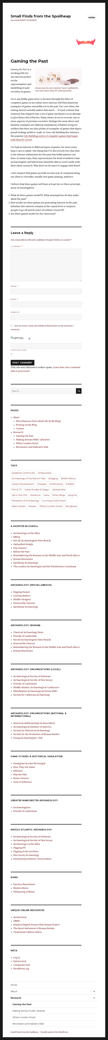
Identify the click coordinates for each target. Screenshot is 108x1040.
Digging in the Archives (26, 851)
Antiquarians (44, 473)
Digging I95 (19, 847)
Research (18, 432)
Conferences (56, 484)
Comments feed (21, 965)
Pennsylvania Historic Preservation (32, 858)
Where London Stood (27, 443)
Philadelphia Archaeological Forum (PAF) (35, 691)
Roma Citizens (21, 778)
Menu (92, 17)
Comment (17, 246)
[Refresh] (29, 338)
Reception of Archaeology (25, 500)
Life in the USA (19, 495)
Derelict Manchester (24, 884)
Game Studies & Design (37, 489)
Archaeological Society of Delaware (32, 676)
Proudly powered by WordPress (54, 1032)
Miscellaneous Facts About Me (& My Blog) (38, 421)
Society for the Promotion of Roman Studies (36, 734)
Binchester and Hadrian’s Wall (32, 447)
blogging (53, 478)
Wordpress (71, 506)
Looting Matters (21, 595)
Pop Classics (20, 548)
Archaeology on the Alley (26, 533)
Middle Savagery (22, 599)
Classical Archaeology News (28, 632)
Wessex (32, 506)
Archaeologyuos (22, 807)
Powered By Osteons (24, 603)
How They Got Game (24, 767)
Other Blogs (58, 495)
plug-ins (72, 495)
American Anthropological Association (34, 723)
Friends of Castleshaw (25, 636)
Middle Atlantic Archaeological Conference (36, 687)
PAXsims (18, 770)
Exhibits (70, 484)
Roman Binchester (23, 559)
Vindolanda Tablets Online (27, 932)
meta (46, 495)
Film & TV (17, 489)
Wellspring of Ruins (24, 891)
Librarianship (58, 489)
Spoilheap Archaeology (25, 562)
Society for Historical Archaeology (31, 730)
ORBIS (16, 921)
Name (14, 286)
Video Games (18, 506)
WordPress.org (21, 968)
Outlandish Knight (23, 544)
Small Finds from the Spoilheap (41, 16)
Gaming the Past (24, 436)
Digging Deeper (21, 592)
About (16, 417)
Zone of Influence (22, 782)
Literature (35, 495)
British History (68, 478)
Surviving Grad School (54, 500)
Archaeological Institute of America (32, 726)
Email (14, 299)
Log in (16, 957)
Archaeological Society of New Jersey (33, 680)
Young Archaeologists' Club (28, 738)
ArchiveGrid (19, 917)
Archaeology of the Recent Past (28, 478)
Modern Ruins (20, 888)
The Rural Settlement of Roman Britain (34, 928)
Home (14, 985)
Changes (41, 484)
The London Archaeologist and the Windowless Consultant (44, 566)
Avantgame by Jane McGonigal (29, 763)
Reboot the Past (21, 551)
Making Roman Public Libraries (33, 439)
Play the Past (20, 774)
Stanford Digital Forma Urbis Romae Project (36, 924)
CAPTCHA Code (18, 350)
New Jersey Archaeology (26, 855)
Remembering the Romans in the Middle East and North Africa (46, 555)
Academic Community (23, 473)
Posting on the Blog (26, 424)
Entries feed (19, 961)
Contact (20, 428)
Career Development (23, 484)
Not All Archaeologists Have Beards (32, 540)
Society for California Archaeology (31, 694)
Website (15, 312)
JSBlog (16, 537)
